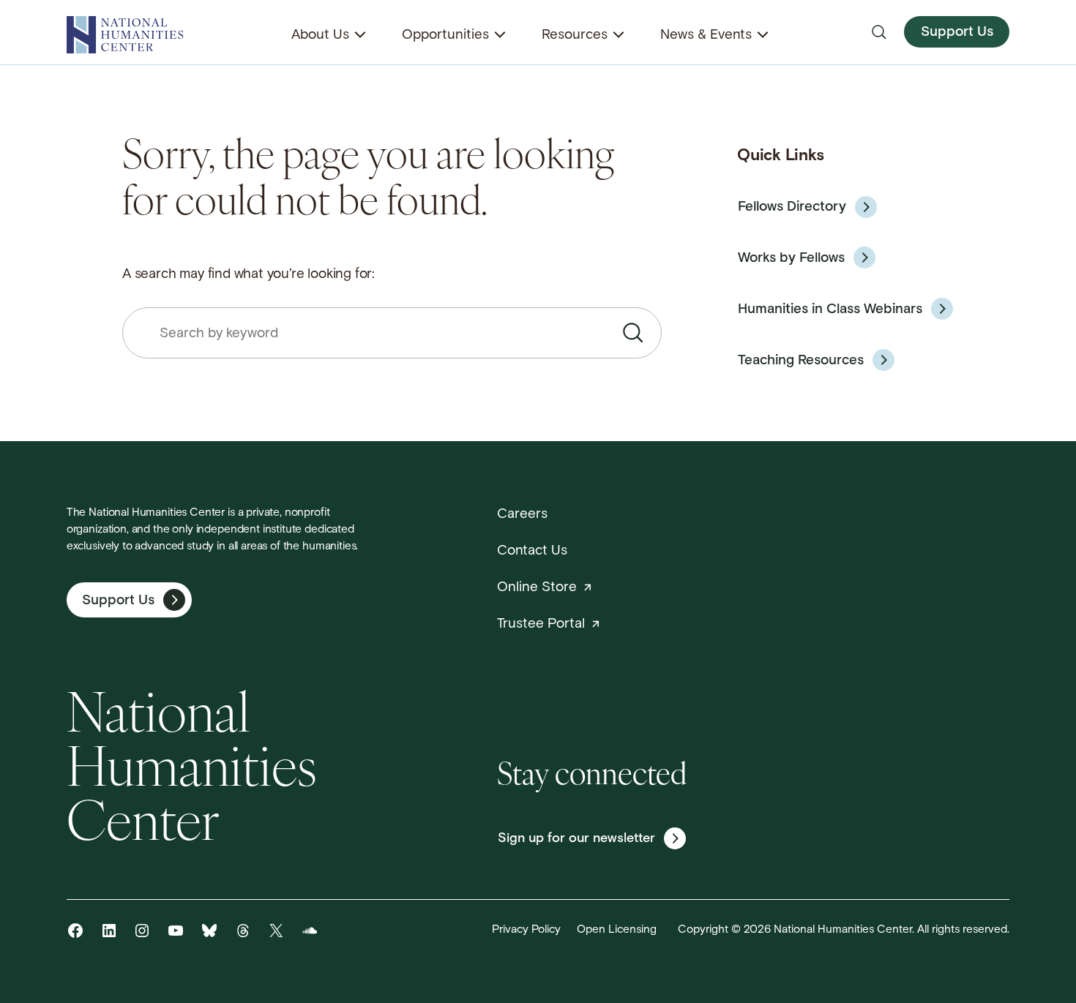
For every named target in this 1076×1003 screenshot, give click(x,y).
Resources (575, 35)
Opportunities (445, 35)
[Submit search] (633, 332)
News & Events (706, 35)
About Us (320, 35)
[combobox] (392, 333)
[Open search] (879, 32)
